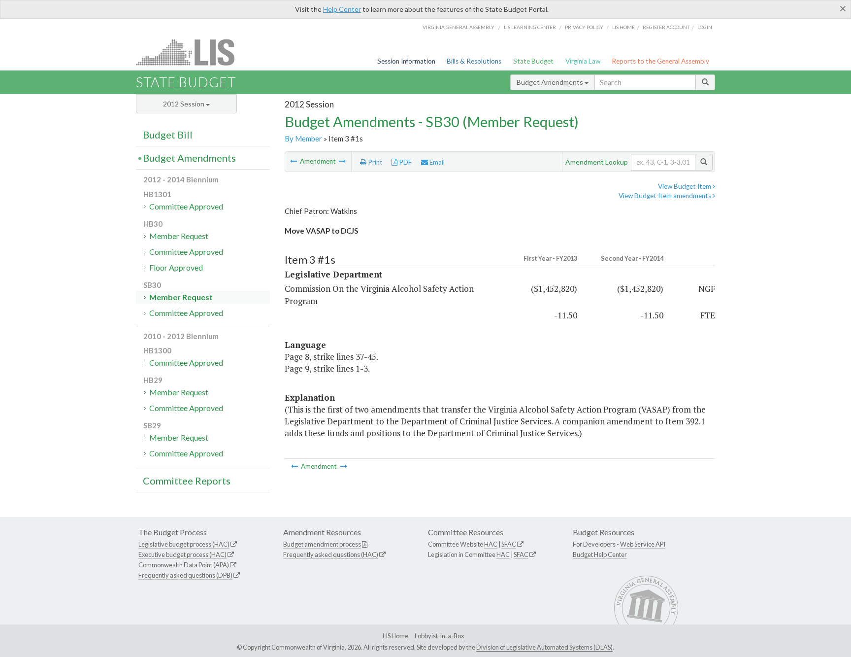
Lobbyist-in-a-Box (439, 636)
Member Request (178, 236)
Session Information (406, 61)
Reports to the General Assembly (660, 61)
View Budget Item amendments (666, 196)
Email (436, 162)
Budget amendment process (322, 544)
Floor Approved (176, 267)
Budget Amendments (551, 82)
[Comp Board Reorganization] (342, 161)
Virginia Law (582, 61)
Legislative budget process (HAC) (183, 544)
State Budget (533, 61)
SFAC (508, 544)
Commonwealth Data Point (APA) (183, 565)
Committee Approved (186, 206)
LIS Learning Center (530, 27)
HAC (490, 544)
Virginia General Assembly (458, 27)
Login (704, 27)
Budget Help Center (600, 554)
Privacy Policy (584, 27)
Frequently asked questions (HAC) (330, 554)
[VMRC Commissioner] (294, 161)
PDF (404, 162)
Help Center (342, 9)
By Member (303, 138)
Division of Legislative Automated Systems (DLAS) (544, 647)
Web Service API (642, 544)
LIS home (623, 27)
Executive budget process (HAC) (182, 554)
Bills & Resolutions (474, 61)
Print (374, 162)
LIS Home (395, 636)
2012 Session (184, 104)
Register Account (666, 27)
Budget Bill (168, 134)
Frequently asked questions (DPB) (185, 575)
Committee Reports (186, 480)
